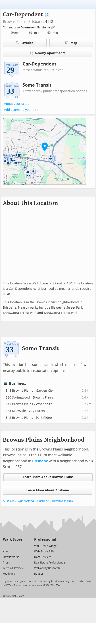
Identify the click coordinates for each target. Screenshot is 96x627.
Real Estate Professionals (49, 562)
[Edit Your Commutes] (53, 27)
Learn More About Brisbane (47, 490)
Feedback (9, 573)
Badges (39, 573)
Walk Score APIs (44, 551)
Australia (9, 501)
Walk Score (12, 539)
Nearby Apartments (50, 53)
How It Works (11, 557)
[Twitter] (5, 545)
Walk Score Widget (45, 546)
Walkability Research (47, 568)
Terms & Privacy (13, 568)
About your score (16, 104)
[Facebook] (12, 545)
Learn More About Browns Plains (48, 477)
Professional (45, 539)
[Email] (19, 545)
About (6, 551)
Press (6, 562)
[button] (44, 146)
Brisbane (35, 22)
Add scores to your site (21, 110)
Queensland (26, 501)
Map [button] (74, 43)
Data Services (42, 557)
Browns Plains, (15, 22)
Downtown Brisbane (36, 27)
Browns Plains (62, 501)
